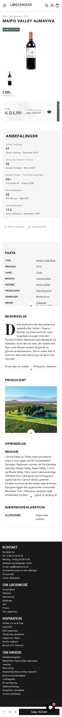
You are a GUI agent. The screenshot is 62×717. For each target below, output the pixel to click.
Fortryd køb (8, 574)
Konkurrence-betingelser (14, 675)
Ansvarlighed (9, 589)
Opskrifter (7, 627)
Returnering (8, 668)
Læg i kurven (39, 711)
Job (4, 604)
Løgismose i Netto (11, 638)
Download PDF (39, 227)
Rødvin (40, 260)
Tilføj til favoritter (16, 227)
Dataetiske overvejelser (13, 690)
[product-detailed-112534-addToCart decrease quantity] (4, 712)
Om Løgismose (10, 611)
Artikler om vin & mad (13, 623)
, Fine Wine (49, 260)
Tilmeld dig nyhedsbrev (13, 634)
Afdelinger (7, 600)
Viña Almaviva (43, 290)
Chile (39, 272)
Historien (7, 593)
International (8, 597)
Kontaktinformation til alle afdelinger (20, 570)
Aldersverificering (11, 686)
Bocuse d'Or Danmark (13, 645)
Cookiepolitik (9, 679)
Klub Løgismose (10, 631)
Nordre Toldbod (10, 642)
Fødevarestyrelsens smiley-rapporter (20, 672)
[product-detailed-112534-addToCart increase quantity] (15, 712)
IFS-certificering (10, 683)
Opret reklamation (11, 578)
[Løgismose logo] (21, 5)
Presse (6, 608)
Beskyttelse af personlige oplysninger (20, 661)
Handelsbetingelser (12, 657)
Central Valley (43, 278)
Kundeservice (9, 552)
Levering (6, 664)
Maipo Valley (43, 284)
